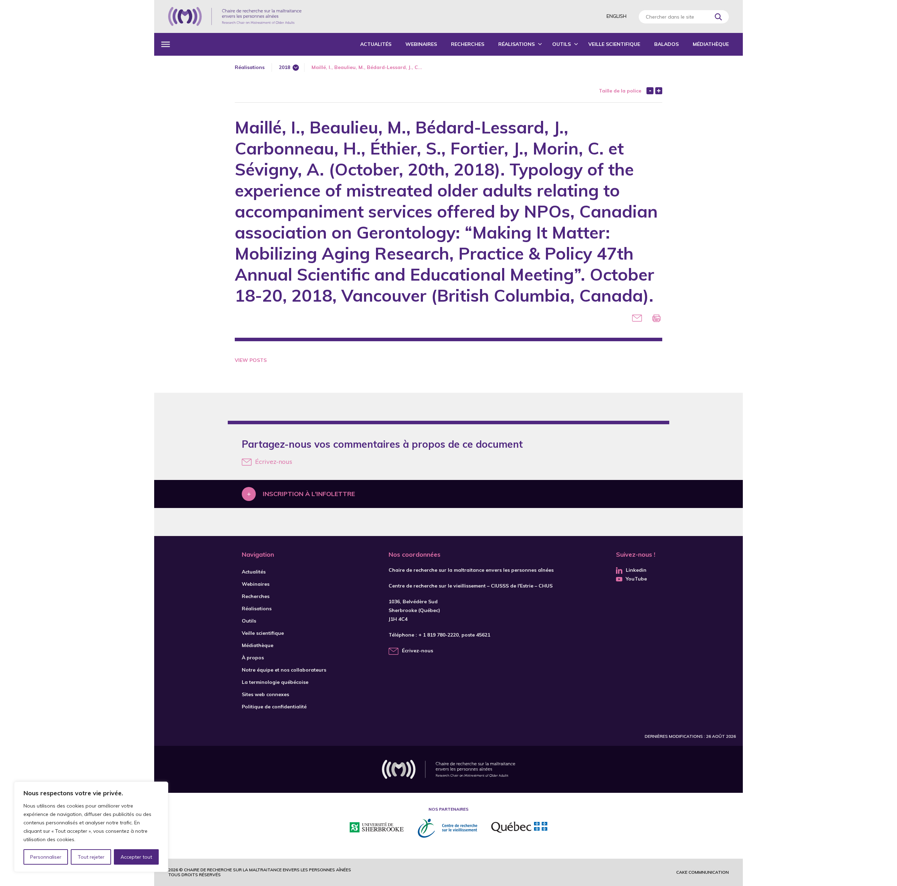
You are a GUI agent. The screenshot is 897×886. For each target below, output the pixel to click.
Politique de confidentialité (274, 706)
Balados (666, 44)
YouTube (636, 579)
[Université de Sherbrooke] (377, 828)
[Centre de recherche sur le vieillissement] (447, 828)
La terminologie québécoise (275, 682)
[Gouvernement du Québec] (519, 828)
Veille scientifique (614, 44)
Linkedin (636, 570)
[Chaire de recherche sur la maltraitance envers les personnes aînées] (234, 16)
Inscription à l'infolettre (309, 494)
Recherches (467, 44)
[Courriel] (637, 318)
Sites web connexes (265, 694)
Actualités (375, 44)
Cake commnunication (702, 872)
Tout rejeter (91, 857)
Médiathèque (711, 44)
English (616, 16)
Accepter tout (136, 857)
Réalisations (516, 44)
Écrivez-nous (273, 462)
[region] (91, 827)
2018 (284, 67)
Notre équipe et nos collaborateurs (284, 670)
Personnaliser (45, 857)
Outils (561, 44)
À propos (253, 657)
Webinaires (421, 44)
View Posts (251, 360)
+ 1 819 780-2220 (438, 635)
